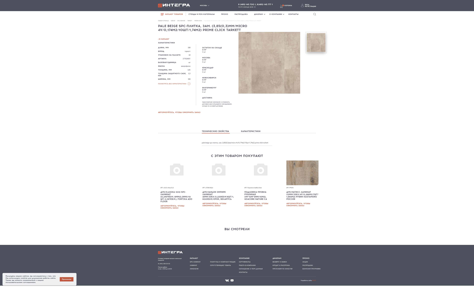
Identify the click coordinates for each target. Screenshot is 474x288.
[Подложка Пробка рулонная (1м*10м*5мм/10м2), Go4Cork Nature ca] (260, 172)
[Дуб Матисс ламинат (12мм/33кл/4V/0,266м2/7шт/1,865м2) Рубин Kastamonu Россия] (302, 172)
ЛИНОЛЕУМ (194, 269)
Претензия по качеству (283, 269)
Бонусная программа (311, 269)
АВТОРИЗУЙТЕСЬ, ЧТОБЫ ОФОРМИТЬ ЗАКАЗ (179, 112)
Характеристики (250, 131)
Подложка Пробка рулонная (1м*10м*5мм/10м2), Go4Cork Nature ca (255, 195)
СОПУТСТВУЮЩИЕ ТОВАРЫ (219, 265)
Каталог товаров (174, 14)
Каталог (173, 20)
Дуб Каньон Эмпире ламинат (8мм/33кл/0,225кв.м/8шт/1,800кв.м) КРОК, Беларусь (218, 195)
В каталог (164, 39)
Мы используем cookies (17, 278)
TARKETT (190, 20)
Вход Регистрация (310, 5)
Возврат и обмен (280, 262)
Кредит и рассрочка (281, 265)
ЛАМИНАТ (193, 265)
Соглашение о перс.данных (251, 269)
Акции (305, 262)
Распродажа (307, 265)
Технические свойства (215, 131)
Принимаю (66, 279)
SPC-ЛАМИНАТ (181, 20)
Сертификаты (244, 262)
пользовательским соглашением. (21, 282)
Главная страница (163, 20)
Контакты (243, 272)
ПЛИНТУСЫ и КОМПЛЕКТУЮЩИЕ (219, 262)
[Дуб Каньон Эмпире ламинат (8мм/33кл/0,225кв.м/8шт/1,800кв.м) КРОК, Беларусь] (218, 172)
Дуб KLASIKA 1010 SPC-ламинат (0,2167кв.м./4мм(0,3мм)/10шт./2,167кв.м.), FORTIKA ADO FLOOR (176, 197)
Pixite (314, 280)
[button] (314, 14)
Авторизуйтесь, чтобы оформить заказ (172, 207)
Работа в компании (247, 265)
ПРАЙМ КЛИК (198, 20)
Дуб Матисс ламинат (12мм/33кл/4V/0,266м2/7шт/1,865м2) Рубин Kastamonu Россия (302, 195)
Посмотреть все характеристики (172, 84)
